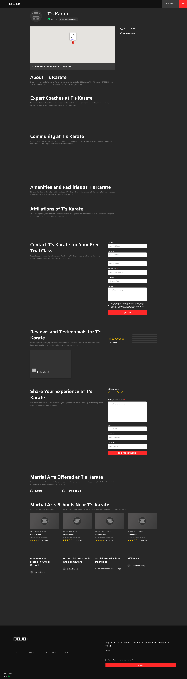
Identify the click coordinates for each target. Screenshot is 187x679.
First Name (111, 242)
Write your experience (116, 400)
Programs (111, 277)
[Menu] (183, 3)
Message (110, 286)
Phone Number (112, 268)
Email (109, 259)
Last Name (111, 251)
